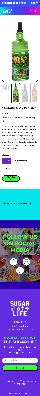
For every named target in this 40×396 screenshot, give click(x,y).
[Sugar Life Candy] (10, 12)
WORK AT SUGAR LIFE (20, 329)
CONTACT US (20, 325)
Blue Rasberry (21, 161)
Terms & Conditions (19, 393)
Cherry (7, 169)
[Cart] (35, 11)
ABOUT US (20, 322)
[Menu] (25, 11)
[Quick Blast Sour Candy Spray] (20, 51)
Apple (6, 161)
